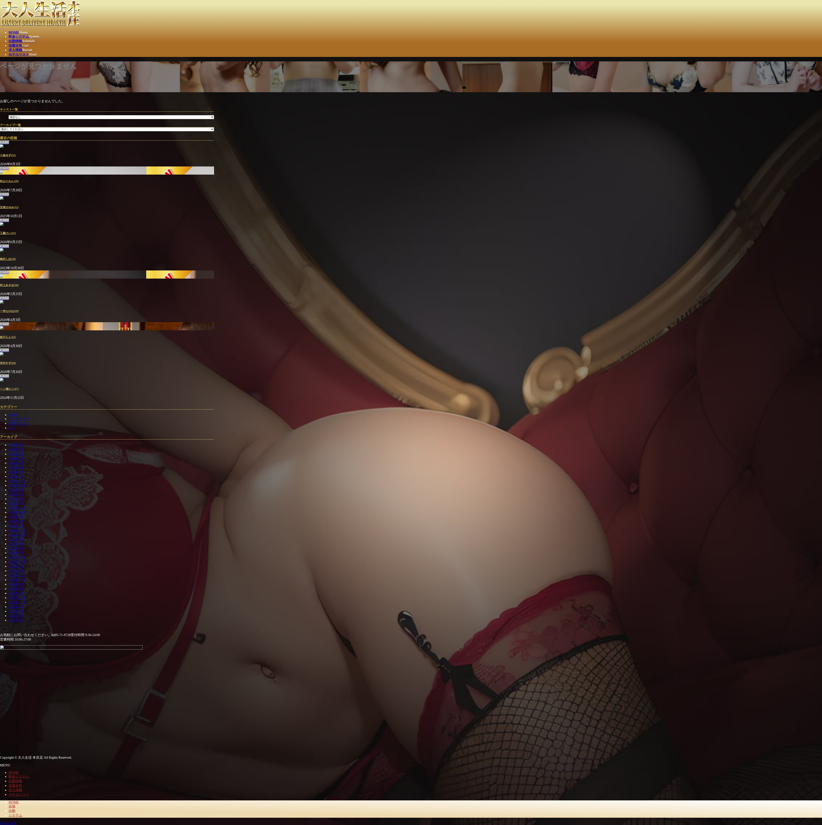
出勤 (12, 811)
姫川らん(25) (8, 337)
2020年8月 (16, 606)
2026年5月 (16, 458)
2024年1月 (16, 526)
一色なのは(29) (9, 311)
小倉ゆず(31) (8, 155)
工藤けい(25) (8, 233)
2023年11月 (17, 530)
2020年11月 (17, 602)
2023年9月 (16, 539)
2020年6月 (16, 611)
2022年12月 (17, 557)
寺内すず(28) (8, 363)
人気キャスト (19, 423)
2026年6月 (16, 454)
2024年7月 (16, 521)
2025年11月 (17, 481)
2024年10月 (17, 512)
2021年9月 (16, 584)
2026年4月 (16, 463)
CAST (13, 415)
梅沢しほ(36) (8, 259)
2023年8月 (16, 544)
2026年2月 (16, 472)
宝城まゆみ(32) (9, 207)
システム (15, 815)
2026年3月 (16, 467)
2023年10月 (17, 535)
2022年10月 (17, 562)
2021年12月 (17, 575)
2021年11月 (17, 580)
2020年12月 (17, 597)
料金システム (19, 776)
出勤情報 (15, 781)
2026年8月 (16, 445)
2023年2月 (16, 553)
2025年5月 (16, 494)
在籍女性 (15, 785)
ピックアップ (19, 419)
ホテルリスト (19, 794)
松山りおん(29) (9, 181)
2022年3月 (16, 571)
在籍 (12, 806)
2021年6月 (16, 589)
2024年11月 (17, 508)
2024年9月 (16, 517)
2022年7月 (16, 566)
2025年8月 (16, 490)
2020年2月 (16, 615)
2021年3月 (16, 593)
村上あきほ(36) (9, 285)
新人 (12, 428)
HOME (14, 772)
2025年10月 (17, 485)
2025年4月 (16, 499)
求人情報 (15, 790)
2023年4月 (16, 548)
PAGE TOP (8, 823)
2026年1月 (16, 476)
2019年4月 (16, 620)
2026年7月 (16, 449)
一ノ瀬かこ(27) (9, 388)
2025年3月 (16, 503)
